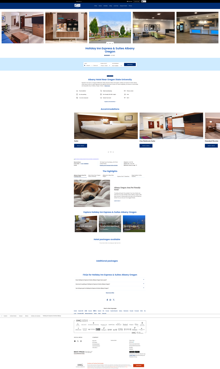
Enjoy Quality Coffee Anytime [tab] (137, 176)
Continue (138, 365)
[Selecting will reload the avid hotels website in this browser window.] (115, 329)
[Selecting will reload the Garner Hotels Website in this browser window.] (110, 329)
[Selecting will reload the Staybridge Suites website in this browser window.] (127, 329)
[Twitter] (78, 341)
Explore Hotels (113, 340)
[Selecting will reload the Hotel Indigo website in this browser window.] (118, 324)
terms (127, 365)
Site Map (131, 347)
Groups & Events (123, 5)
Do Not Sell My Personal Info (134, 345)
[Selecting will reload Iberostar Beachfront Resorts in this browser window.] (78, 329)
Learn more (117, 200)
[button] (143, 1)
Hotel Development (96, 345)
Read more (107, 85)
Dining (110, 5)
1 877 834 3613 (88, 352)
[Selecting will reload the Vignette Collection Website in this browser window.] (104, 324)
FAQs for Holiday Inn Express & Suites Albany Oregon (110, 274)
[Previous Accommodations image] (108, 152)
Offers (95, 5)
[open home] (2, 315)
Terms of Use (131, 340)
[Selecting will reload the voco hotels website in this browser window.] (131, 324)
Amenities (105, 5)
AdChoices (131, 342)
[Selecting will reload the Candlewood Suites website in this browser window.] (141, 329)
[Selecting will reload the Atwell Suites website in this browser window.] (120, 329)
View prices (130, 64)
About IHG (94, 340)
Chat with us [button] (79, 1)
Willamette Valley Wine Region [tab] (108, 176)
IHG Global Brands (95, 344)
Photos (130, 5)
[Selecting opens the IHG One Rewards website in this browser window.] (137, 333)
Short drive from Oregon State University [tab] (94, 176)
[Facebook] (75, 341)
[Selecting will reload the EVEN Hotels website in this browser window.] (91, 329)
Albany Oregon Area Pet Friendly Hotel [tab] (80, 176)
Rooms (100, 5)
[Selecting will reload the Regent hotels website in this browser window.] (84, 324)
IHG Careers (94, 342)
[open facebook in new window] (107, 300)
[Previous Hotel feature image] (107, 43)
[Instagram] (81, 341)
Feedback (131, 349)
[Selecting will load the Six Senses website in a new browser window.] (78, 324)
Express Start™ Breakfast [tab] (123, 176)
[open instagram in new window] (109, 300)
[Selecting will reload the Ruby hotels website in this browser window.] (136, 324)
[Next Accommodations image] (113, 152)
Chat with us (94, 347)
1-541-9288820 (84, 163)
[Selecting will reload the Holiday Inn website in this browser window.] (104, 329)
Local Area (116, 5)
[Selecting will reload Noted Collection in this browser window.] (125, 324)
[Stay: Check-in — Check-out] (91, 65)
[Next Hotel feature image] (112, 43)
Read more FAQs (110, 292)
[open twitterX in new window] (113, 300)
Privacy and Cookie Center (134, 343)
